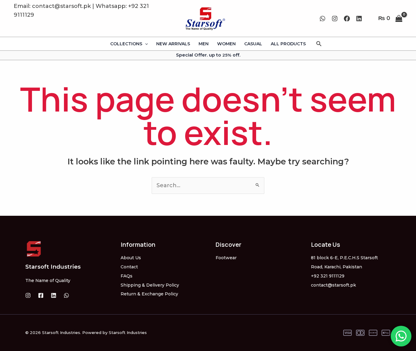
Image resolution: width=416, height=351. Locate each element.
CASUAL (253, 43)
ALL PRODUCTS (288, 43)
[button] (319, 44)
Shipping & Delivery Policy (150, 285)
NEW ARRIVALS (173, 43)
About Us (131, 257)
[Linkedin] (359, 18)
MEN (204, 43)
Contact (129, 267)
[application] (145, 43)
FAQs (126, 276)
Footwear (226, 257)
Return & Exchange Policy (149, 294)
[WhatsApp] (322, 18)
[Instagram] (335, 18)
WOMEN (226, 43)
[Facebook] (347, 18)
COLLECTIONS (126, 43)
